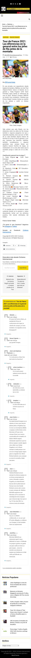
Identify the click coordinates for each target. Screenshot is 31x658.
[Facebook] (11, 4)
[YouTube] (20, 4)
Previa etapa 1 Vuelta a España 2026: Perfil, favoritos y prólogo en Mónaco (18, 631)
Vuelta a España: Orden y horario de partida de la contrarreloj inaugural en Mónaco (19, 603)
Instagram (8, 226)
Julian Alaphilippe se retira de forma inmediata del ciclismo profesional (18, 584)
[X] (15, 4)
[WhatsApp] (18, 4)
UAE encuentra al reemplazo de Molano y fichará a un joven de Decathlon (18, 622)
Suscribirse (23, 268)
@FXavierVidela (10, 82)
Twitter (14, 226)
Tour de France (14, 37)
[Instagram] (13, 4)
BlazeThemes (15, 655)
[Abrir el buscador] (29, 19)
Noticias (5, 37)
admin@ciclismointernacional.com (13, 55)
